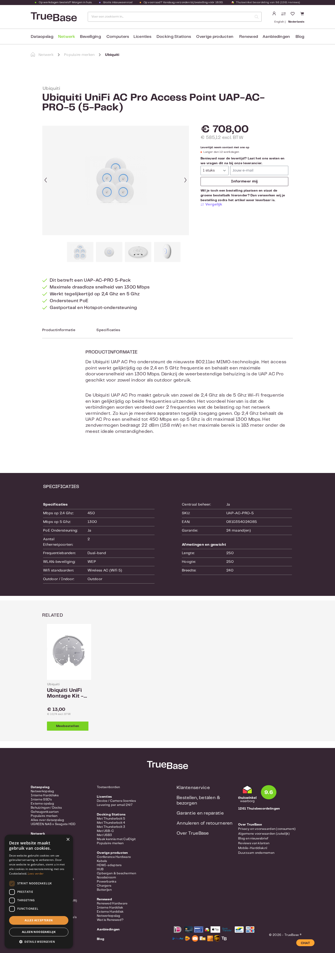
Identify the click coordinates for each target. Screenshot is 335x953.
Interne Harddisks (45, 795)
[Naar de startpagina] (53, 16)
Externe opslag (42, 803)
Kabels (102, 861)
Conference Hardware (114, 857)
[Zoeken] (256, 16)
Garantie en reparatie (200, 813)
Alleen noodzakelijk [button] (39, 932)
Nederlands (296, 22)
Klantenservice (193, 788)
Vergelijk (213, 204)
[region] (115, 194)
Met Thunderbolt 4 (111, 822)
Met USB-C (105, 831)
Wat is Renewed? (110, 920)
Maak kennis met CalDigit (116, 839)
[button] (38, 941)
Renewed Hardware (112, 903)
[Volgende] (185, 180)
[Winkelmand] (301, 14)
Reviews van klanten (253, 843)
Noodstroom (106, 877)
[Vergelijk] (284, 14)
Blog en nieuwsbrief (253, 838)
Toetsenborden (108, 787)
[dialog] (39, 891)
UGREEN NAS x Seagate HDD (53, 824)
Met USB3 (104, 835)
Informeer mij (244, 181)
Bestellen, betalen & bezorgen (198, 800)
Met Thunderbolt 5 (111, 818)
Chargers (104, 885)
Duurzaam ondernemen (256, 852)
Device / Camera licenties (116, 800)
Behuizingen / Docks (46, 807)
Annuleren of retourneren (205, 823)
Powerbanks (106, 881)
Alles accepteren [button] (39, 920)
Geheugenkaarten (45, 811)
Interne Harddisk (110, 907)
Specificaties (108, 330)
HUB (100, 869)
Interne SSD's (41, 799)
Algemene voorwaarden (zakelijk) (264, 833)
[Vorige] (45, 180)
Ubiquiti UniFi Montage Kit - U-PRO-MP (65, 693)
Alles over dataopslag (47, 820)
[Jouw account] (274, 14)
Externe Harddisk (110, 911)
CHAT (305, 943)
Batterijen (104, 889)
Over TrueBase (193, 833)
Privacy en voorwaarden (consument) (267, 829)
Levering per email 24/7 (115, 805)
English (279, 22)
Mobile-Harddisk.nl (252, 848)
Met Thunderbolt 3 (111, 826)
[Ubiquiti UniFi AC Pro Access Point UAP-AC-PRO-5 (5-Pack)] (116, 180)
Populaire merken (44, 816)
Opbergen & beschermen (116, 873)
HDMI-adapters (109, 865)
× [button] (68, 839)
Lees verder (36, 873)
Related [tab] (52, 615)
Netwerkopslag (42, 791)
